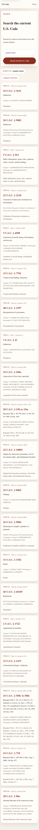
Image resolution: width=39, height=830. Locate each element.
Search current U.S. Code (19, 60)
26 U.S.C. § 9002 (12, 120)
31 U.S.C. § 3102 (12, 559)
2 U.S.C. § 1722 (11, 623)
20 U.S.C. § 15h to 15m (15, 409)
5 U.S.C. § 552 (11, 155)
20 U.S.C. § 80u (11, 796)
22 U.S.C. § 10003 (13, 449)
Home (34, 4)
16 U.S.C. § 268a (12, 372)
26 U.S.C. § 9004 (12, 522)
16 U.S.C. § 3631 (12, 91)
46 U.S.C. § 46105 (13, 591)
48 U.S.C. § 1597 (12, 308)
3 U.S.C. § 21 (10, 340)
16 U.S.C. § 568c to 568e (16, 695)
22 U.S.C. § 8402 (12, 490)
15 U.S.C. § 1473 (12, 661)
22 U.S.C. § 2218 (12, 195)
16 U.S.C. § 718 (11, 753)
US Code (5, 4)
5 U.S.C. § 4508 (11, 233)
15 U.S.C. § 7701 (12, 273)
